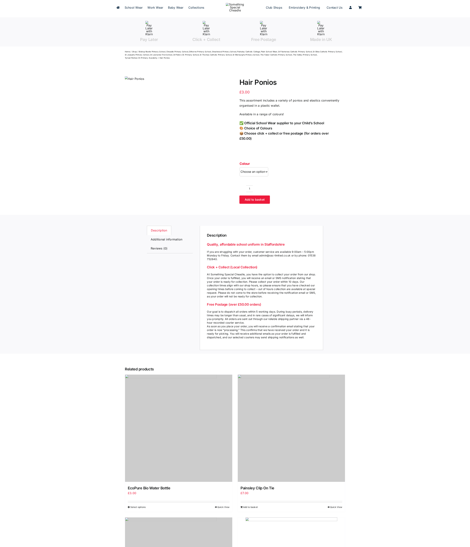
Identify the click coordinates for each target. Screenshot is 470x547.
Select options (138, 507)
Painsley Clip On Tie (257, 488)
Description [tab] (159, 230)
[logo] (235, 4)
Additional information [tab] (166, 239)
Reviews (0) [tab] (159, 248)
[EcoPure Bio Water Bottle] (178, 428)
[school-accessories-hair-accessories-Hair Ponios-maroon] (134, 78)
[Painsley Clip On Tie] (291, 428)
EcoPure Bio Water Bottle (149, 488)
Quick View (223, 507)
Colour (245, 164)
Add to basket (255, 199)
